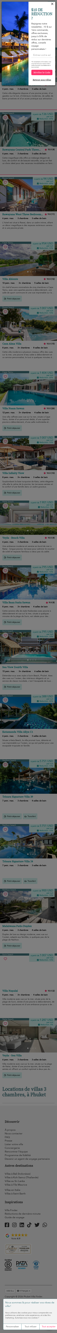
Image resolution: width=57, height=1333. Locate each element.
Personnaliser (12, 1326)
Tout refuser (31, 1326)
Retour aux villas (42, 79)
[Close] (52, 5)
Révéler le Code (42, 72)
